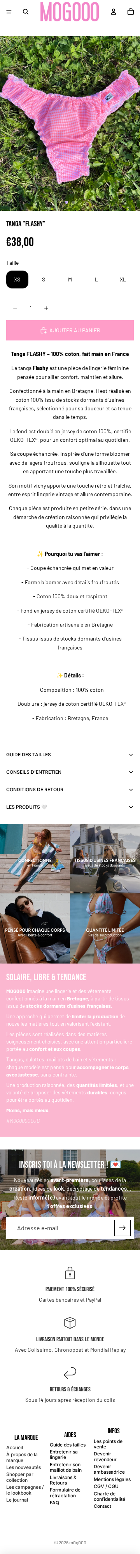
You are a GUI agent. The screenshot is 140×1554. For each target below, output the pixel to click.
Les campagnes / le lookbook (25, 1489)
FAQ (54, 1502)
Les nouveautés (23, 1467)
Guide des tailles (68, 1445)
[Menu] (9, 12)
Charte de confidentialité (109, 1496)
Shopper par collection (19, 1477)
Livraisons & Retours (63, 1480)
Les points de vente (108, 1444)
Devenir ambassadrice (109, 1469)
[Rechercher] (25, 11)
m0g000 (77, 1542)
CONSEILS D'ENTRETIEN (33, 772)
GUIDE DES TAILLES (28, 754)
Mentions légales (112, 1479)
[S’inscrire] (122, 1228)
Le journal (17, 1500)
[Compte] (113, 11)
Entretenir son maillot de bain (66, 1467)
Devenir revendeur (105, 1456)
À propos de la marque (22, 1457)
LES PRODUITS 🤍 (26, 807)
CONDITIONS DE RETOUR (34, 789)
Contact (102, 1506)
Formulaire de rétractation (65, 1492)
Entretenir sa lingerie (64, 1454)
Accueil (14, 1447)
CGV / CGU (106, 1486)
